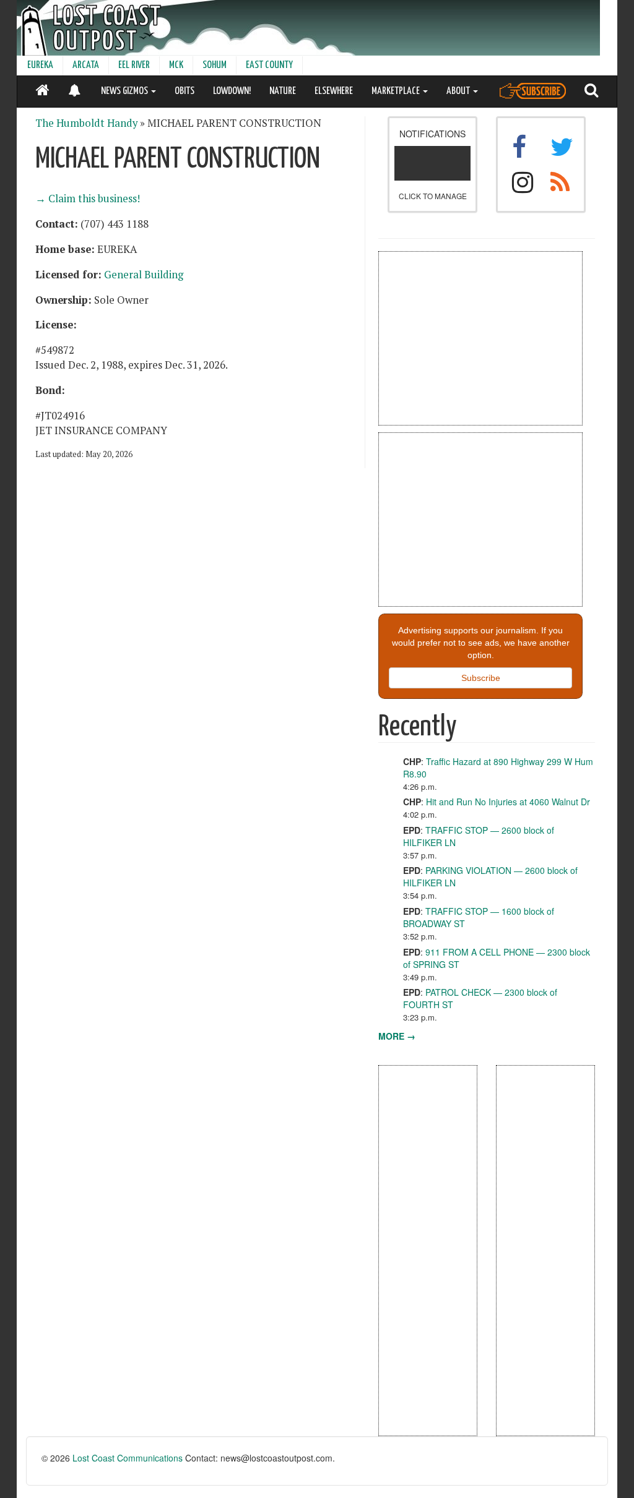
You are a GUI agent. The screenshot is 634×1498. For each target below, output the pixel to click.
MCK (176, 65)
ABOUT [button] (459, 91)
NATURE (282, 91)
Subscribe (480, 678)
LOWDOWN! (232, 91)
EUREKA (40, 65)
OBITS (184, 91)
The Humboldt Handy (86, 123)
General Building (143, 274)
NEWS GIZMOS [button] (125, 91)
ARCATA (85, 65)
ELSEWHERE (334, 91)
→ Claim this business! (87, 198)
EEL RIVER (134, 65)
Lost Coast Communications (127, 1458)
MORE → (396, 1036)
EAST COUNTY (269, 65)
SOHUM (214, 65)
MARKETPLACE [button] (396, 91)
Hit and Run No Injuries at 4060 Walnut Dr (508, 801)
